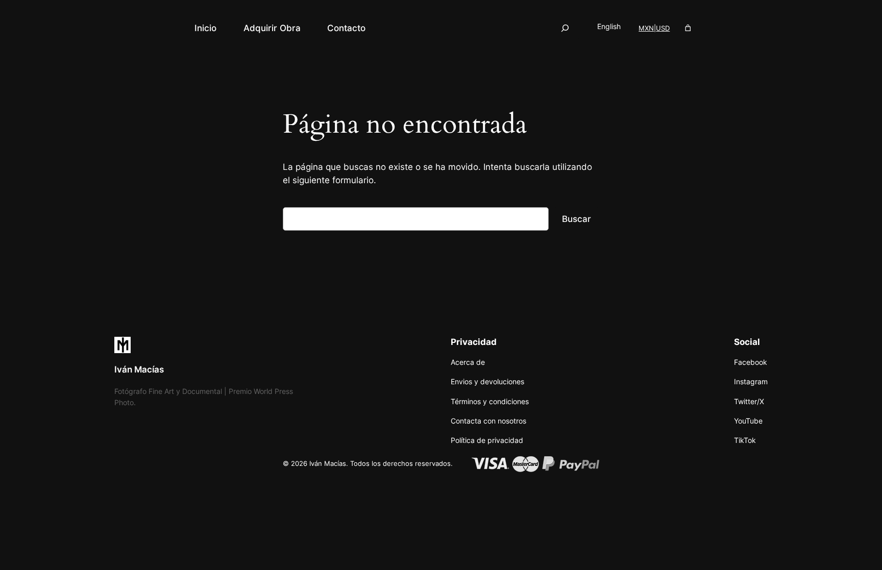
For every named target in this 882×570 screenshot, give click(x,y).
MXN (646, 28)
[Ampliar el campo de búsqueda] (565, 28)
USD (663, 28)
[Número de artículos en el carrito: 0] (688, 28)
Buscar (576, 219)
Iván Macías (139, 369)
